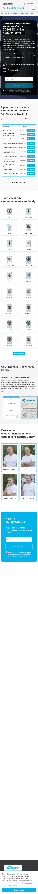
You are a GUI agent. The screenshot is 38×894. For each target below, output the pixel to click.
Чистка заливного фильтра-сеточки (8, 134)
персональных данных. (20, 556)
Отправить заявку (19, 85)
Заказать (31, 130)
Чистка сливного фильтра (11, 143)
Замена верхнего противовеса (8, 165)
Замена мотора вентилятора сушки (9, 160)
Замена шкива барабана (10, 156)
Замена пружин (7, 169)
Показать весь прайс (19, 182)
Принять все (19, 890)
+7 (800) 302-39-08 (15, 8)
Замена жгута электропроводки (9, 151)
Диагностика (7, 130)
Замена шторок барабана (11, 174)
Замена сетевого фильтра (11, 147)
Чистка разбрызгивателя (11, 139)
